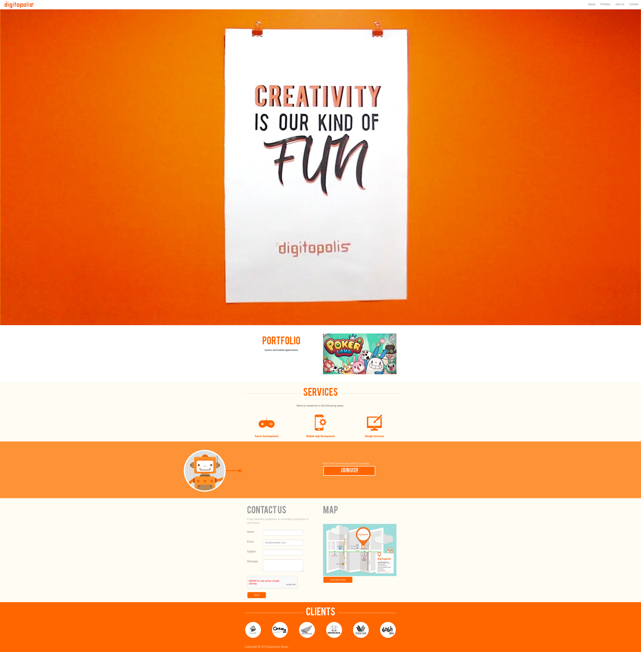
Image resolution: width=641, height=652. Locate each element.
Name (250, 532)
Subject (251, 551)
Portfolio (605, 4)
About (591, 4)
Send (256, 595)
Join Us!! (349, 470)
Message (252, 561)
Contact (633, 4)
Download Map (338, 579)
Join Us (619, 4)
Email (250, 541)
